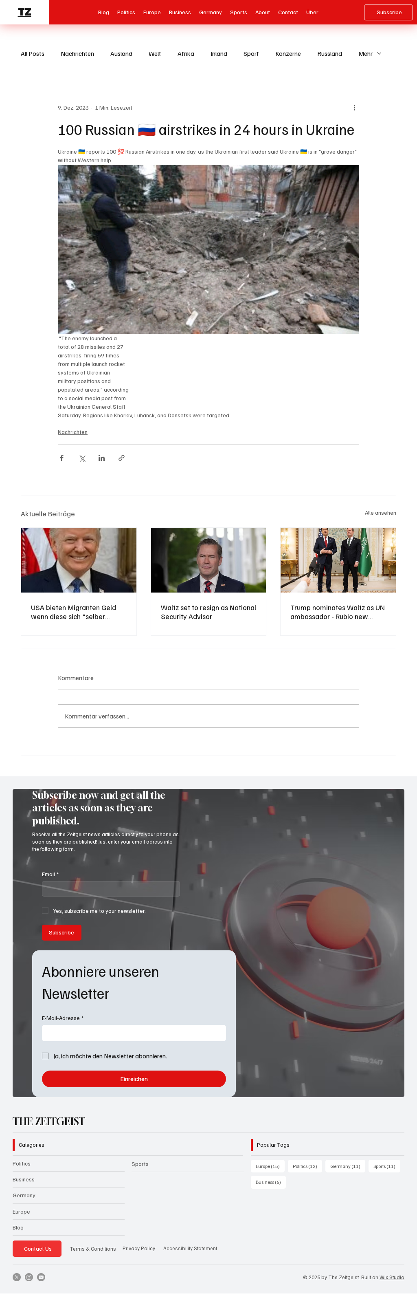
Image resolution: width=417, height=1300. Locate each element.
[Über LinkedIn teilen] (101, 458)
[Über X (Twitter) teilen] (82, 458)
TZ (24, 11)
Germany (24, 1195)
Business (24, 1179)
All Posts (32, 53)
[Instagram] (29, 1277)
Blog (18, 1227)
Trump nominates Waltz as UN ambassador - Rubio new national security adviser (337, 612)
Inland (219, 53)
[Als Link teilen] (121, 458)
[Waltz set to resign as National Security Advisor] (208, 560)
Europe (21, 1211)
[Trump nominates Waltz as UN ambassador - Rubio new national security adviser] (338, 560)
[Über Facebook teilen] (62, 458)
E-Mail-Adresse (62, 1017)
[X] (17, 1277)
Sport (251, 53)
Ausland (121, 53)
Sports (140, 1163)
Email (50, 873)
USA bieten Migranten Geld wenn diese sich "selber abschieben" (73, 612)
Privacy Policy (139, 1248)
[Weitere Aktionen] (354, 107)
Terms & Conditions (93, 1248)
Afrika (186, 53)
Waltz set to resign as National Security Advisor (208, 612)
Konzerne (288, 53)
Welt (155, 53)
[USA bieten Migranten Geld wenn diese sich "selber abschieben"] (78, 560)
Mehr (365, 53)
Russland (329, 53)
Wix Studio (392, 1277)
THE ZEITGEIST (49, 1121)
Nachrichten (77, 53)
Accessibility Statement (190, 1248)
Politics (22, 1163)
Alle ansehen (380, 512)
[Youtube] (41, 1277)
